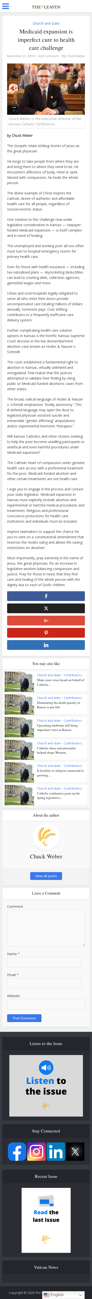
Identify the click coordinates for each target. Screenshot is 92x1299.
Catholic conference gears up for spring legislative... (58, 795)
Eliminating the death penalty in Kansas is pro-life (58, 704)
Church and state (46, 23)
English (57, 1295)
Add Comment (48, 56)
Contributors (73, 675)
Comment (15, 906)
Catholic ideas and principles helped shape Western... (56, 750)
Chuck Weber (76, 56)
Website (13, 995)
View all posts (46, 876)
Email (13, 974)
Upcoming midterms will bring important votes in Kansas (57, 727)
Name (13, 953)
